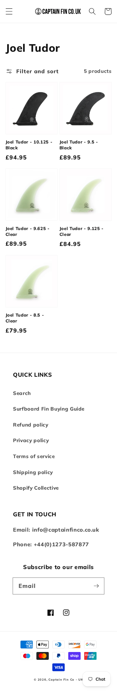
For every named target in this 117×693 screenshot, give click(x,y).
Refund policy (30, 425)
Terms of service (34, 456)
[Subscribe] (96, 585)
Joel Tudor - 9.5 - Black (78, 144)
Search (22, 393)
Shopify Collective (36, 488)
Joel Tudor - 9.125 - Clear (81, 231)
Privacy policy (31, 440)
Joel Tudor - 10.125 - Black (29, 144)
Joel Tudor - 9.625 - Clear (28, 231)
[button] (9, 11)
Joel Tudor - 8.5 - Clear (25, 317)
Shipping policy (33, 472)
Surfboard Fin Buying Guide (48, 409)
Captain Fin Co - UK (65, 679)
